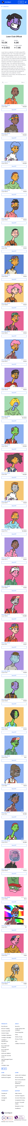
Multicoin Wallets (6, 1053)
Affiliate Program (6, 1075)
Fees (16, 1034)
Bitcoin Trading (5, 1028)
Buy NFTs (3, 1043)
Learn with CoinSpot (20, 1075)
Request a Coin (19, 1106)
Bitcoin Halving (19, 1077)
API (2, 1063)
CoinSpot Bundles (6, 1037)
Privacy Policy (19, 1039)
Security (17, 1026)
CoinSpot (7, 2)
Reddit (3, 1100)
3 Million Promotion (20, 1043)
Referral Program (6, 1077)
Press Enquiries (19, 1032)
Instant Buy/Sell (5, 1030)
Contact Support (19, 1095)
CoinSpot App (5, 1065)
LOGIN (21, 2)
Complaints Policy (20, 1100)
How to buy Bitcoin (20, 1079)
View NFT (14, 109)
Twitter (3, 1095)
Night (4, 1068)
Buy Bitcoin (4, 1026)
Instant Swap (5, 1033)
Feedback (18, 1108)
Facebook (4, 1093)
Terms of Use (18, 1036)
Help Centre (18, 1093)
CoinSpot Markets (6, 1035)
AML (16, 1041)
